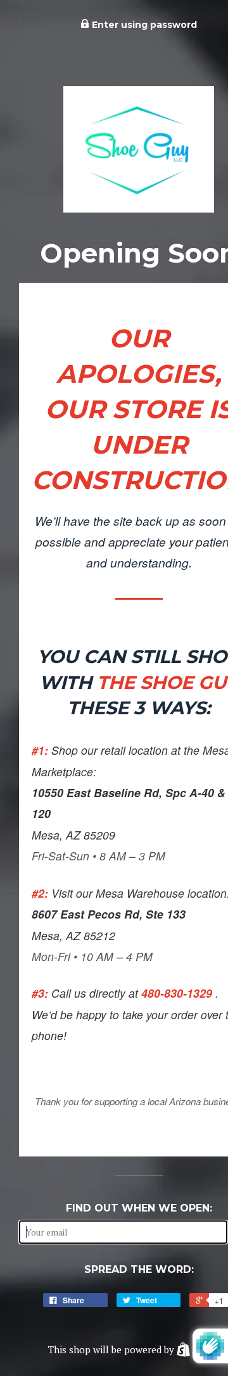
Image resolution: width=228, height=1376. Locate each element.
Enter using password (143, 24)
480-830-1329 (178, 993)
